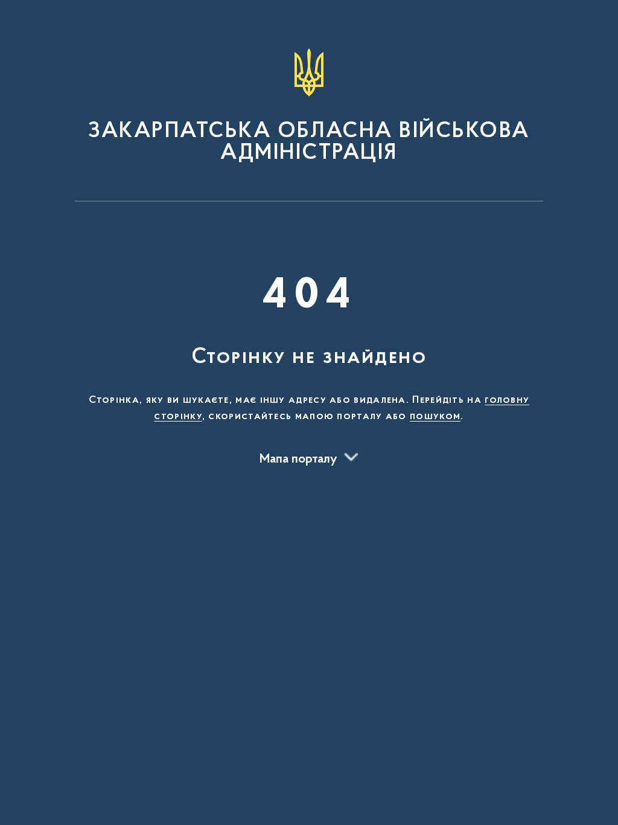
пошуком (435, 416)
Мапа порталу (298, 459)
